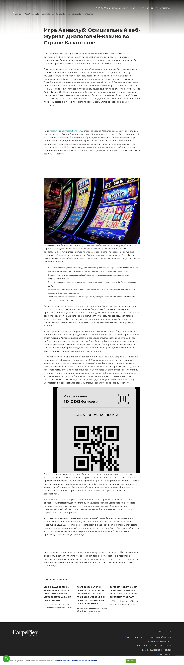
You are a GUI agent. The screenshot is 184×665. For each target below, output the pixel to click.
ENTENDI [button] (131, 661)
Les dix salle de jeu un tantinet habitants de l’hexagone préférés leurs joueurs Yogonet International (57, 593)
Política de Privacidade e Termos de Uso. (77, 661)
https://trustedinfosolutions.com (66, 131)
